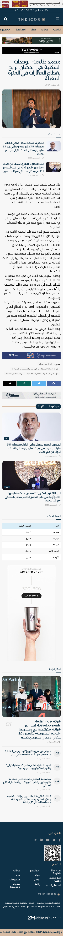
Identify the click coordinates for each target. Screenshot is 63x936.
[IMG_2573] (31, 4)
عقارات (44, 29)
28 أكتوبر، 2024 (52, 85)
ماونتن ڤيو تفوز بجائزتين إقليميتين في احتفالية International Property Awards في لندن (28, 753)
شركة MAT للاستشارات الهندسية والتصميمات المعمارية (35, 369)
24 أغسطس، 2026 (35, 158)
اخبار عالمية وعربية (55, 879)
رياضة (37, 884)
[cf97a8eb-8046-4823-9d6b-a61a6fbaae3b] (31, 38)
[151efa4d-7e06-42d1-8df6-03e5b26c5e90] (31, 50)
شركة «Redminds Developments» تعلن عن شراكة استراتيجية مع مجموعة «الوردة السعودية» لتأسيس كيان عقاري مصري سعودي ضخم (39, 729)
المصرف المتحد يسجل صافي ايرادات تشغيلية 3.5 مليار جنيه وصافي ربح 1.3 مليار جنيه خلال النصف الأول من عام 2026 (34, 448)
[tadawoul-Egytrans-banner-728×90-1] (31, 355)
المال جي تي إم (45, 364)
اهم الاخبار (21, 29)
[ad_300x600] (31, 613)
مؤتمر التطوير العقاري (14, 373)
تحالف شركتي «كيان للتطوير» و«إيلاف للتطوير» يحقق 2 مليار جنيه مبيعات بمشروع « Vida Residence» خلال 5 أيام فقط (29, 799)
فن (18, 875)
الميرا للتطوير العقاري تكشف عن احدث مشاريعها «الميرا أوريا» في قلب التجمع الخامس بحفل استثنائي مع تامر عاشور (23, 167)
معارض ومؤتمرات (15, 885)
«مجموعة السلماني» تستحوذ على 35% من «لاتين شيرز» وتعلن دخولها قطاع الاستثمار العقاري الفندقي (27, 782)
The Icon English (56, 872)
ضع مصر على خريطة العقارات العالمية (42, 373)
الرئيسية (57, 29)
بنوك (33, 29)
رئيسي (7, 487)
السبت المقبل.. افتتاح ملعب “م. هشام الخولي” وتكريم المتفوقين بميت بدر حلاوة (28, 767)
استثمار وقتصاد (53, 885)
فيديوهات (15, 879)
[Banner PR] (31, 395)
